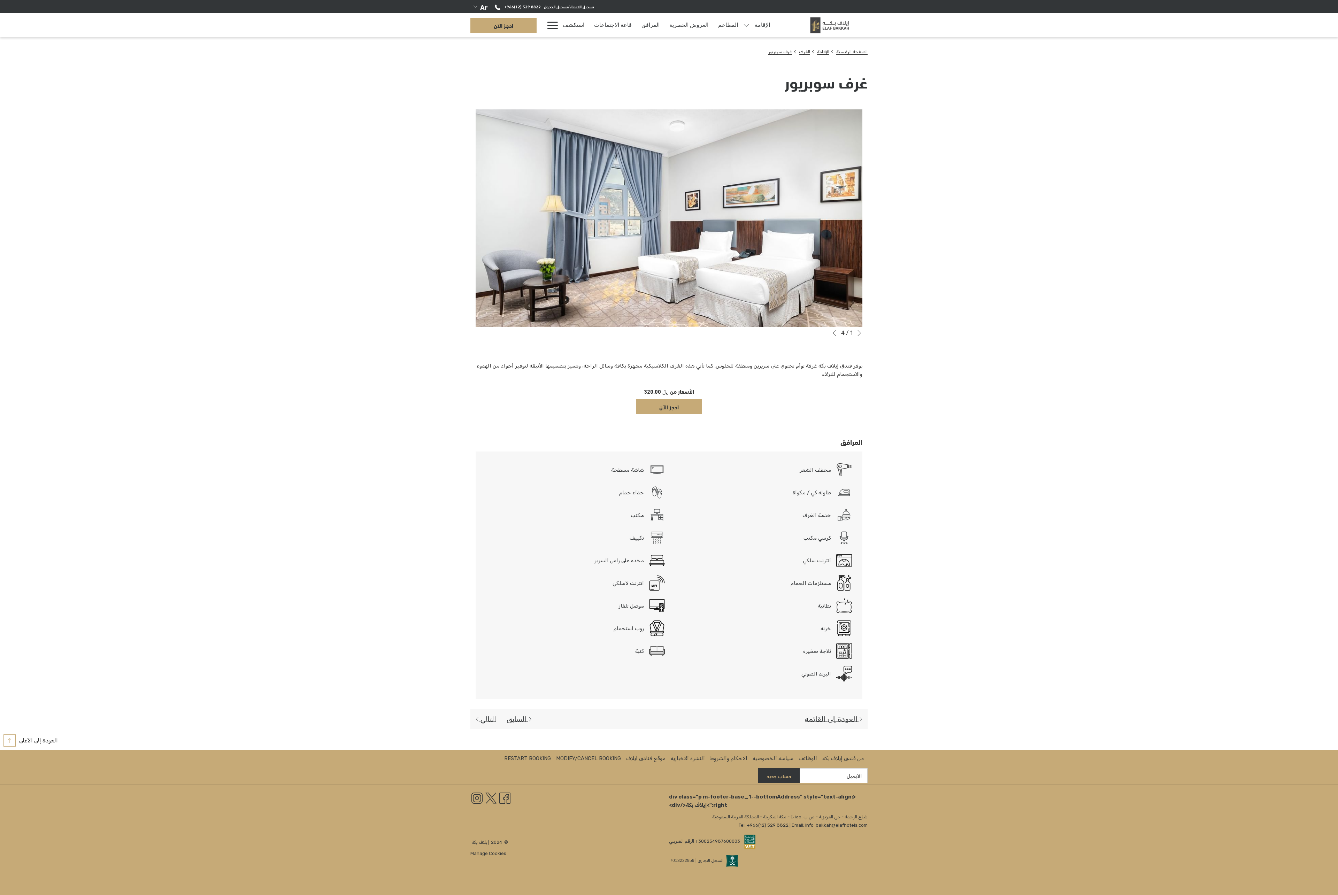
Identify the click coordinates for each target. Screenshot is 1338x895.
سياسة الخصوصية (773, 758)
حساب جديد (779, 776)
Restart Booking (527, 758)
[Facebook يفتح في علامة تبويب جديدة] (504, 798)
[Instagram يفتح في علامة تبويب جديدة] (477, 798)
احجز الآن (503, 25)
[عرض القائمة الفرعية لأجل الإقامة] (746, 25)
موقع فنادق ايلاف (646, 758)
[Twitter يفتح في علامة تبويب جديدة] (491, 798)
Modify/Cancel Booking (588, 758)
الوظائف (808, 758)
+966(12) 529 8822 (522, 6)
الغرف (804, 51)
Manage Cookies (488, 853)
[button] (669, 218)
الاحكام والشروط (728, 758)
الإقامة (823, 51)
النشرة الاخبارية (688, 758)
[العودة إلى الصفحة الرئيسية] (829, 25)
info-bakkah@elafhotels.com (836, 825)
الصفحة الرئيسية (852, 51)
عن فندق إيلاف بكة (843, 758)
